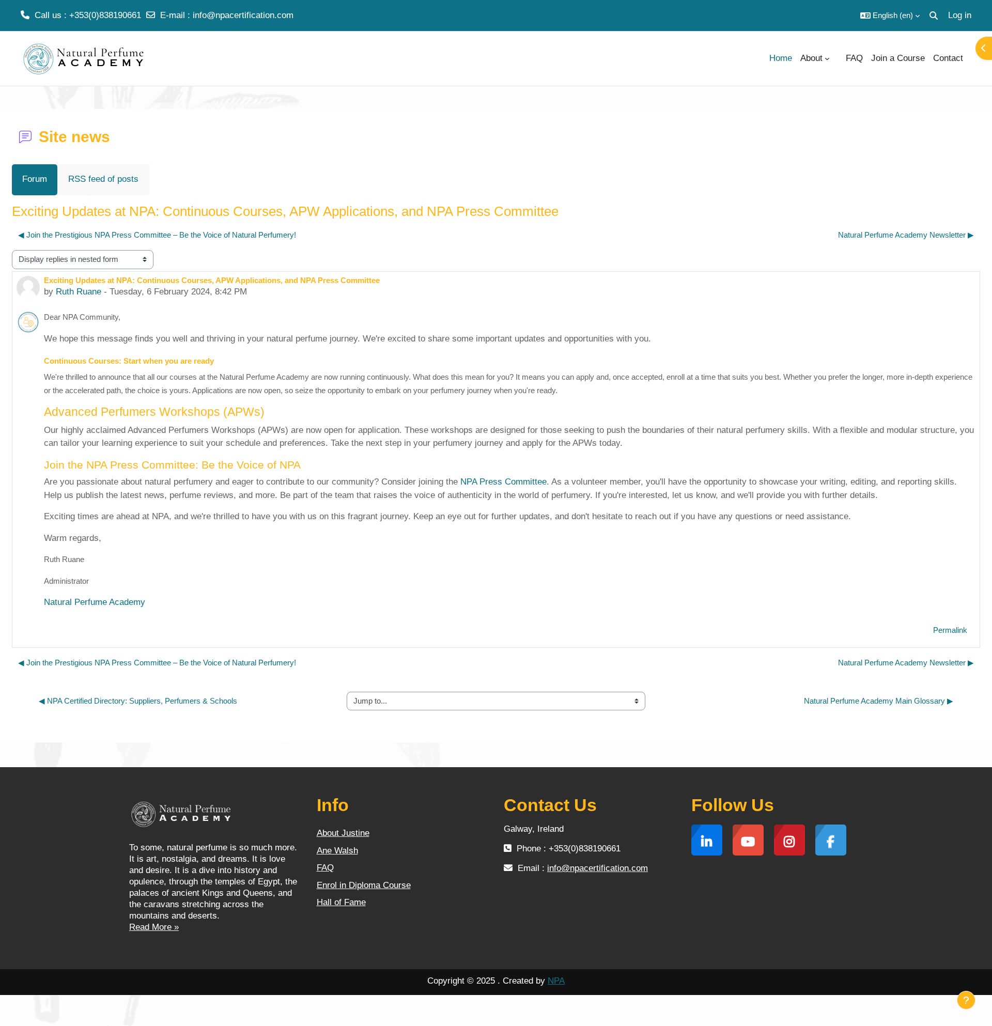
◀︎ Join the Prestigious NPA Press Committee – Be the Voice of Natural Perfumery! (157, 234)
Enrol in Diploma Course (364, 885)
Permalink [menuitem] (950, 630)
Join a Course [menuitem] (898, 58)
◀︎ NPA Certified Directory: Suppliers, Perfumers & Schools (138, 700)
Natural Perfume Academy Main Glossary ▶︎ (878, 700)
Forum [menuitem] (34, 179)
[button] (890, 15)
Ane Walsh (337, 851)
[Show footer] (966, 1000)
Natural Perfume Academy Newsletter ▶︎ (906, 234)
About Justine (343, 833)
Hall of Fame (341, 902)
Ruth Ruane (78, 292)
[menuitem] (837, 58)
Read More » (154, 927)
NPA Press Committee (503, 482)
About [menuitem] (811, 58)
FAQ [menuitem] (854, 58)
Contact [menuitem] (948, 58)
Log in (959, 15)
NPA (556, 981)
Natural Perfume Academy (94, 602)
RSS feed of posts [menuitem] (103, 179)
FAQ (325, 868)
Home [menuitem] (780, 58)
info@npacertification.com (243, 15)
